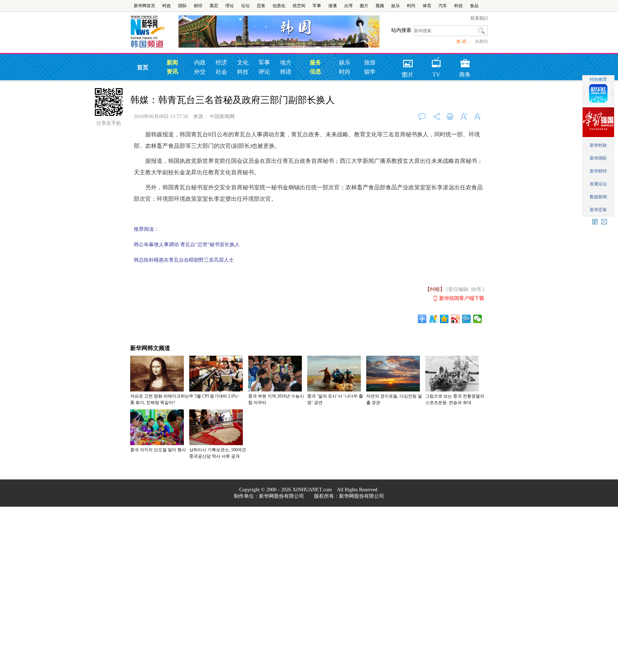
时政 (166, 5)
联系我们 (479, 18)
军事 (317, 5)
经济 (221, 62)
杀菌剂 (481, 41)
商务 (465, 61)
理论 (229, 5)
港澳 (332, 5)
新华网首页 (144, 5)
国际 (182, 5)
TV (436, 61)
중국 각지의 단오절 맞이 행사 (158, 449)
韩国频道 (154, 31)
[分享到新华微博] (433, 319)
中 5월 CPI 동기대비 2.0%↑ (214, 396)
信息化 (279, 5)
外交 (200, 72)
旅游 (370, 62)
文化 (243, 62)
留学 (370, 72)
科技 (458, 5)
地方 (285, 62)
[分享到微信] (477, 319)
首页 (142, 67)
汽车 (442, 5)
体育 (427, 5)
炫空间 (299, 5)
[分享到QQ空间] (444, 319)
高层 (214, 5)
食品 (474, 5)
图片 (364, 5)
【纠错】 (435, 289)
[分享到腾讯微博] (466, 319)
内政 (200, 62)
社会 (221, 72)
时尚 (411, 5)
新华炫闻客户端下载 (461, 298)
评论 (264, 72)
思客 (261, 5)
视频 (380, 5)
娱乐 (395, 5)
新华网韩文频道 (150, 348)
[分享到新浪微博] (455, 319)
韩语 (285, 72)
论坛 (245, 5)
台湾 (348, 5)
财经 (198, 5)
